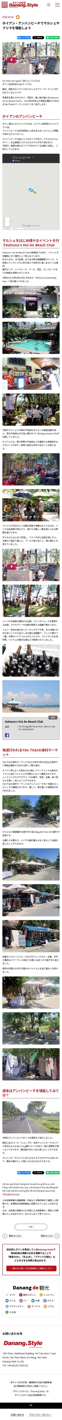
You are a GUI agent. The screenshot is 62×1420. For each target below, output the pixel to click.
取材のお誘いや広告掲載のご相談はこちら (32, 1268)
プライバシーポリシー (40, 1414)
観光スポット (29, 1294)
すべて (12, 1294)
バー (26, 1300)
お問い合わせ (17, 1414)
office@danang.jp (11, 1194)
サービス (35, 1306)
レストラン (49, 1294)
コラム (51, 1306)
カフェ (12, 1300)
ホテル (50, 1300)
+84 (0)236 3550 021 (17, 1365)
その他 (12, 1312)
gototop (31, 1406)
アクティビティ (16, 1306)
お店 (37, 1300)
